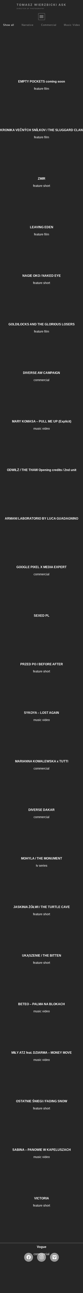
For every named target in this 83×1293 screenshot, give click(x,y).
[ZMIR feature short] (41, 150)
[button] (41, 16)
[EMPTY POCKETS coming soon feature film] (41, 53)
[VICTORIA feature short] (41, 1170)
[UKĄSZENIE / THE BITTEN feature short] (41, 927)
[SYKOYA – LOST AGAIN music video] (41, 684)
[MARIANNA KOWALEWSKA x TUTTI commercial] (41, 733)
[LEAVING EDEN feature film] (41, 199)
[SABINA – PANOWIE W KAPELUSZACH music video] (41, 1121)
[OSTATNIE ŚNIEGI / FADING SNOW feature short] (41, 1073)
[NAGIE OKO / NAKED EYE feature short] (41, 247)
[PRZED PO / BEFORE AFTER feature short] (41, 636)
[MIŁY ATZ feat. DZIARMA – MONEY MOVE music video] (41, 1024)
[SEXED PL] (41, 587)
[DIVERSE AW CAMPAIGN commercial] (41, 344)
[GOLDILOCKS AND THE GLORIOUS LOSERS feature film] (41, 296)
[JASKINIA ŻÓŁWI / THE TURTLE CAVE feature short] (41, 878)
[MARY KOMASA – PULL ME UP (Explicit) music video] (41, 393)
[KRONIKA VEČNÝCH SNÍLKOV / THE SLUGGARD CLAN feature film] (41, 101)
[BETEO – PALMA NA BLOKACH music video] (41, 976)
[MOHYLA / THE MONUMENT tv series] (41, 830)
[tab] (8, 25)
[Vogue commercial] (41, 1218)
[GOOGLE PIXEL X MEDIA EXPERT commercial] (41, 539)
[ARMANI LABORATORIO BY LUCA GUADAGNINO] (41, 490)
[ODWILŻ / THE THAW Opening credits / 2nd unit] (41, 441)
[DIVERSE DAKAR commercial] (41, 781)
